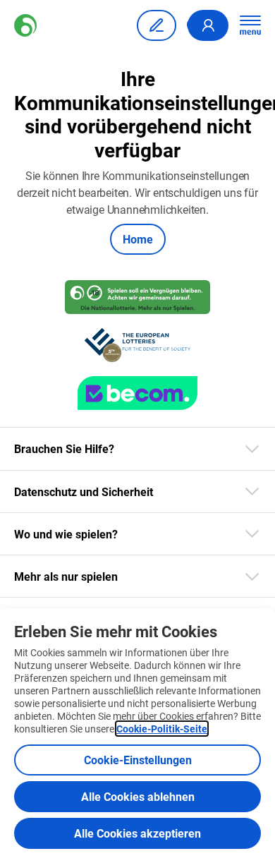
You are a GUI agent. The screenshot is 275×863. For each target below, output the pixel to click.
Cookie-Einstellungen (138, 759)
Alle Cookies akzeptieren (137, 833)
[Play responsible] (137, 297)
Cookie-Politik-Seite (161, 728)
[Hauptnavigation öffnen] (250, 25)
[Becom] (137, 393)
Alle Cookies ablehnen (138, 796)
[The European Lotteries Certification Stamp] (137, 345)
